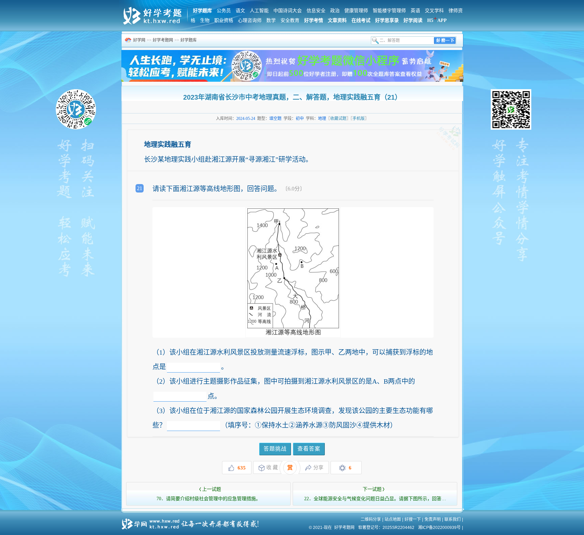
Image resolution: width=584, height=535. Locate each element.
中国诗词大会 (287, 10)
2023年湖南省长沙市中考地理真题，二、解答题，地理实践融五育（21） (292, 97)
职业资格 (223, 20)
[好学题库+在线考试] (153, 23)
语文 (240, 10)
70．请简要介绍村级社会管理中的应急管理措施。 (208, 494)
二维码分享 (371, 519)
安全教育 (290, 20)
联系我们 (452, 519)
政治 (335, 10)
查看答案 (308, 449)
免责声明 (432, 519)
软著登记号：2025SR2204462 (386, 527)
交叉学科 (434, 10)
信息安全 (316, 10)
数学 (271, 20)
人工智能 (259, 10)
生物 (205, 20)
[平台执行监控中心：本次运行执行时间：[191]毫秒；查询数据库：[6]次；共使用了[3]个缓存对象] (192, 521)
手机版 (358, 118)
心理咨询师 (250, 20)
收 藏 (272, 467)
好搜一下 (413, 519)
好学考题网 (163, 40)
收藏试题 (338, 118)
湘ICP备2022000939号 (439, 527)
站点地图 (393, 519)
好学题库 (188, 40)
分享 (318, 467)
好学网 (139, 40)
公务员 (224, 10)
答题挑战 (275, 449)
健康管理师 (356, 10)
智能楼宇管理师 (389, 10)
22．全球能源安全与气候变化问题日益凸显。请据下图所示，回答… (375, 494)
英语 (415, 10)
